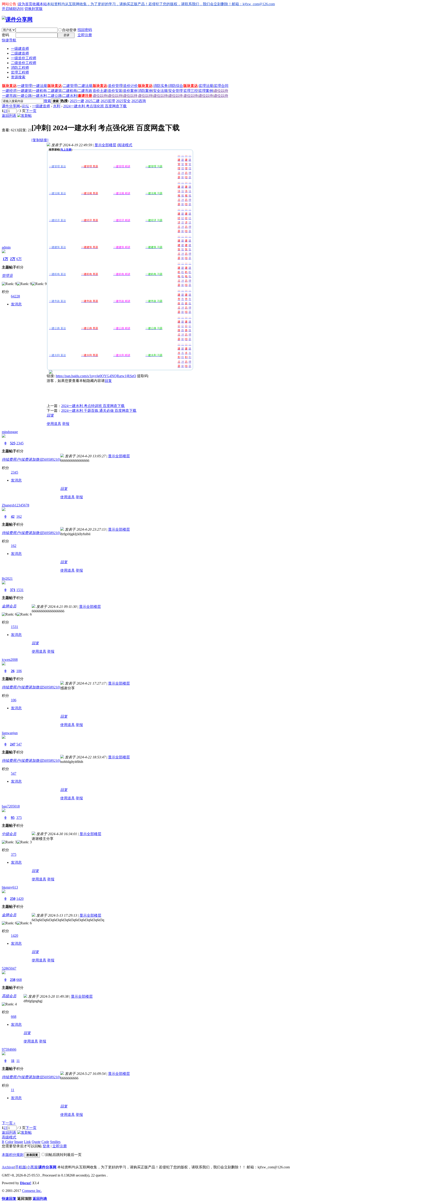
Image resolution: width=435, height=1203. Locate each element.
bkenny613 (10, 887)
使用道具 (54, 424)
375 (19, 818)
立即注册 (84, 35)
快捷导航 (9, 40)
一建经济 (9, 91)
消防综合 (176, 86)
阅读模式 (125, 145)
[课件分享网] (17, 19)
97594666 (9, 1049)
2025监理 (108, 101)
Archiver (8, 1167)
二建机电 (70, 91)
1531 (20, 590)
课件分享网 (11, 106)
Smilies (55, 1142)
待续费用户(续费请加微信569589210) (31, 459)
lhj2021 (7, 578)
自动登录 (69, 30)
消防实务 (160, 86)
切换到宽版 (33, 9)
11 (12, 1061)
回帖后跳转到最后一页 (63, 1155)
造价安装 (115, 91)
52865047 (9, 968)
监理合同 (221, 86)
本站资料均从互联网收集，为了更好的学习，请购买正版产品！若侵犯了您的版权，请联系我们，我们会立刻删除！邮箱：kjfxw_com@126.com (161, 4)
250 (12, 899)
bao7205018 (11, 806)
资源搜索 (18, 77)
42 (12, 516)
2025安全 (123, 101)
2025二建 (92, 101)
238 (12, 980)
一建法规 (40, 86)
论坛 (25, 106)
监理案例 (205, 91)
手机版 (20, 1167)
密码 (5, 35)
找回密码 (84, 30)
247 (12, 744)
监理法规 (206, 86)
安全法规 (160, 91)
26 (12, 671)
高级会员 (9, 996)
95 (12, 818)
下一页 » (8, 1123)
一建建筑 (24, 91)
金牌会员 (9, 606)
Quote (36, 1142)
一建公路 (24, 96)
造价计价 (130, 86)
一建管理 (24, 86)
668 (19, 980)
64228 (15, 296)
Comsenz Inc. (32, 1191)
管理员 (7, 276)
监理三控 (190, 91)
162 (19, 516)
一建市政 (9, 96)
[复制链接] (39, 140)
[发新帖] (24, 115)
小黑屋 (32, 1167)
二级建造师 (20, 53)
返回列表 (9, 115)
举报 (65, 424)
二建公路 (54, 96)
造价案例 (130, 91)
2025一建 (77, 101)
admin (6, 247)
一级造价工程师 (23, 58)
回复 (108, 381)
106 (19, 671)
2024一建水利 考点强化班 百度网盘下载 (95, 106)
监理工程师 (20, 72)
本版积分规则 (13, 1155)
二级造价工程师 (23, 63)
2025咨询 (138, 101)
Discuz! (25, 1183)
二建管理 (70, 86)
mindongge (10, 432)
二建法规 (85, 86)
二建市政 (85, 91)
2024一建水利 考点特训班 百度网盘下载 (93, 406)
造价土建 (100, 91)
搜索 (47, 101)
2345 (20, 443)
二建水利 (70, 96)
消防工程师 (20, 67)
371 (12, 590)
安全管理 (175, 91)
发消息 (16, 304)
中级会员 (9, 834)
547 (19, 744)
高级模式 (9, 1137)
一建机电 (39, 91)
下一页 (31, 111)
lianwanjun (10, 733)
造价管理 (115, 86)
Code (45, 1142)
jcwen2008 (10, 659)
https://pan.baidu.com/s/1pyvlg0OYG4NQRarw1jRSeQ (96, 376)
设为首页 (25, 4)
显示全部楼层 (105, 145)
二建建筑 (54, 91)
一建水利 (39, 96)
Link (27, 1142)
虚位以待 (221, 91)
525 (12, 443)
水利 (56, 106)
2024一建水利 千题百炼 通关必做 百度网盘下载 (98, 410)
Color (9, 1142)
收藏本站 (39, 4)
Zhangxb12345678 (15, 505)
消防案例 (145, 91)
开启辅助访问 (13, 9)
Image (18, 1142)
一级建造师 (20, 48)
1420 (20, 899)
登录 (46, 1146)
